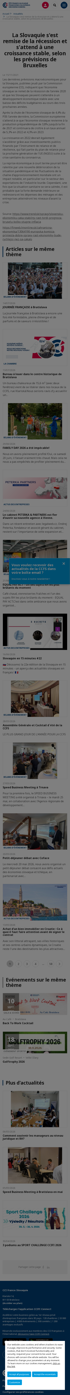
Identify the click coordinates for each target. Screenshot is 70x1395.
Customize (14, 1382)
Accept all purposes (19, 1374)
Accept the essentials (45, 1374)
